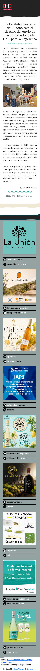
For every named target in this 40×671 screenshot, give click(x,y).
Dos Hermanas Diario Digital (19, 660)
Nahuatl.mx (31, 669)
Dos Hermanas (25, 196)
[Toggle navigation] (34, 6)
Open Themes (19, 669)
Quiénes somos (7, 662)
